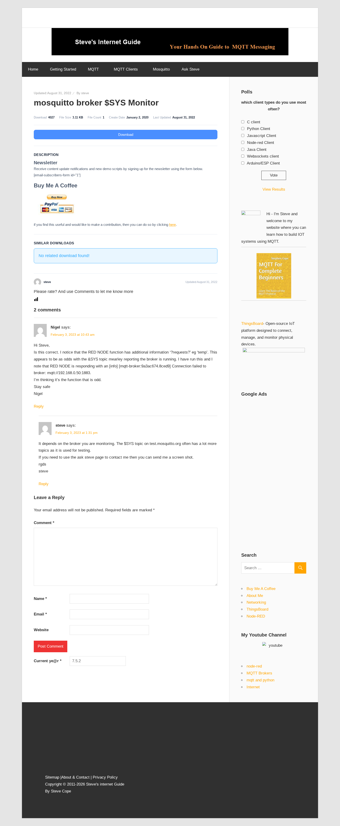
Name (40, 598)
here (172, 225)
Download (125, 135)
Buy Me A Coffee (261, 589)
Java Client (256, 149)
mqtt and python (260, 680)
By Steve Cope (58, 791)
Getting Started (63, 69)
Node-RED (256, 616)
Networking (256, 602)
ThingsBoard (252, 323)
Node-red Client (260, 142)
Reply (39, 406)
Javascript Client (261, 136)
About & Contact (75, 777)
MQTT (93, 69)
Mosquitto (161, 69)
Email (40, 614)
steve (85, 93)
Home (33, 69)
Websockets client (263, 156)
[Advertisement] (273, 470)
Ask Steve (190, 69)
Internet (253, 687)
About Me (255, 595)
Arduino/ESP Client (263, 163)
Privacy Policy (105, 777)
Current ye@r (48, 661)
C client (253, 122)
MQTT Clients (126, 69)
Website (41, 630)
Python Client (258, 129)
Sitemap (52, 777)
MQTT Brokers (259, 673)
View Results (274, 189)
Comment (44, 523)
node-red (254, 666)
